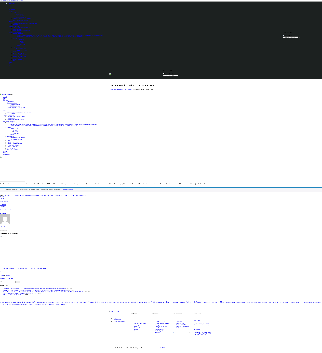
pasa (283, 302)
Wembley (84, 195)
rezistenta (45, 304)
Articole (2, 275)
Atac (44, 302)
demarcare (128, 302)
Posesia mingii (301, 302)
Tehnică (58, 304)
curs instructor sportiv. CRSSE (117, 302)
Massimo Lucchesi (266, 302)
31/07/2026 (197, 320)
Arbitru (17, 195)
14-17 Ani (2, 268)
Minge (275, 302)
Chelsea (66, 302)
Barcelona (21, 195)
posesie (309, 302)
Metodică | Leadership (126, 89)
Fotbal (191, 302)
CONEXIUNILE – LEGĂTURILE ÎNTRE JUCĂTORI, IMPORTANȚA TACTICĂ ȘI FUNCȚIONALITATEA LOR (35, 290)
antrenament (19, 302)
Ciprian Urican (74, 302)
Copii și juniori (15, 268)
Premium (27, 268)
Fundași (200, 302)
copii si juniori (90, 302)
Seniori (45, 268)
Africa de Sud (6, 195)
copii (81, 302)
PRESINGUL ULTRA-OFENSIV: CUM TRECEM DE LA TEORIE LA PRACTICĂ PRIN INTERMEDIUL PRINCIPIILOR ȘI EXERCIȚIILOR (43, 291)
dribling (134, 302)
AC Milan (3, 302)
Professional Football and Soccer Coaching (19, 304)
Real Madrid (36, 304)
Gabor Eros (46, 195)
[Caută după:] (8, 282)
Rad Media (163, 348)
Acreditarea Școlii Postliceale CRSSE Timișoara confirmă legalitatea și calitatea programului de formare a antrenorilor (34, 288)
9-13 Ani (8, 268)
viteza (64, 304)
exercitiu (163, 301)
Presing (3, 304)
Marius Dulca (255, 302)
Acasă (111, 89)
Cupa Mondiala (39, 195)
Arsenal (39, 302)
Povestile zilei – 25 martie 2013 (6, 278)
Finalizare (175, 302)
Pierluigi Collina (67, 195)
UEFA (73, 195)
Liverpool (226, 302)
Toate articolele (117, 89)
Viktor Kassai (78, 195)
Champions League (29, 195)
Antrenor (12, 195)
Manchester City (235, 302)
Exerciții (22, 268)
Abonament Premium (67, 189)
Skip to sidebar (12, 0)
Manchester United (58, 195)
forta (182, 302)
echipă (140, 302)
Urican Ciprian (3, 226)
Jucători (217, 302)
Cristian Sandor (102, 302)
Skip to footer (19, 0)
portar (293, 302)
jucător (51, 195)
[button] (2, 196)
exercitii (149, 302)
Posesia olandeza (3, 271)
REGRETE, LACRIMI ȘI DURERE (13, 294)
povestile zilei (317, 302)
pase (288, 302)
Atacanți (51, 302)
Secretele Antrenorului (36, 268)
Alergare (9, 302)
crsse (109, 302)
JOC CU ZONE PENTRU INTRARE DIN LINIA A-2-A (18, 293)
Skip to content (4, 0)
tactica (52, 304)
